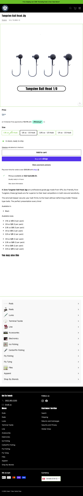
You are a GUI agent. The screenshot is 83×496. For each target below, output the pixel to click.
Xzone (4, 20)
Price (4, 109)
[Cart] (75, 8)
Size (3, 127)
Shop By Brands (8, 464)
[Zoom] (80, 103)
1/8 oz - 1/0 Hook (28, 132)
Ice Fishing (6, 441)
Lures (4, 421)
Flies (3, 457)
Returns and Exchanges (50, 421)
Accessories (6, 433)
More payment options (41, 164)
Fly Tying (5, 453)
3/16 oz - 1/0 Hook (46, 132)
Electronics (6, 437)
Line (3, 429)
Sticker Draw (46, 429)
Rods (4, 413)
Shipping (5, 147)
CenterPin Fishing (8, 445)
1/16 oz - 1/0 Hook (10, 132)
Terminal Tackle (7, 425)
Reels (4, 417)
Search (44, 413)
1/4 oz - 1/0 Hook (64, 132)
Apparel (5, 460)
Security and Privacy (49, 425)
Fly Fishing (6, 449)
